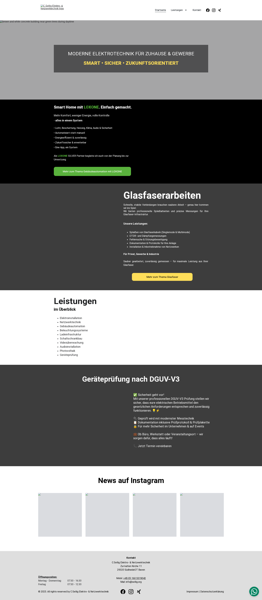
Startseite (160, 10)
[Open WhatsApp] (254, 591)
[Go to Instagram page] (215, 10)
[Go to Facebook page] (209, 10)
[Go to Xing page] (219, 10)
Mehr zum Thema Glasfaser (162, 276)
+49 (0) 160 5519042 (134, 578)
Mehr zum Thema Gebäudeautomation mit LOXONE (92, 171)
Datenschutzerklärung (212, 591)
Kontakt (197, 10)
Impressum (192, 591)
